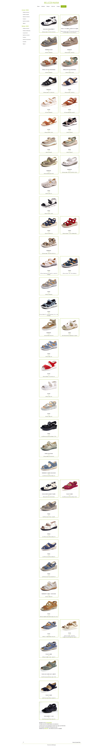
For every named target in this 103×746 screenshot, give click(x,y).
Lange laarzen (25, 32)
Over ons (53, 6)
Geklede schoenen (26, 12)
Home (38, 6)
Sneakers (24, 18)
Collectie (43, 6)
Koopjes (64, 6)
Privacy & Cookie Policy (76, 742)
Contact (58, 6)
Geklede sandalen (26, 14)
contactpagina (49, 722)
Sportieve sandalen (26, 21)
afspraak (46, 728)
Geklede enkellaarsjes (26, 30)
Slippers (24, 23)
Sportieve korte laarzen (27, 39)
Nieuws (48, 6)
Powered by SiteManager (51, 744)
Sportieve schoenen (26, 16)
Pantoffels (24, 41)
